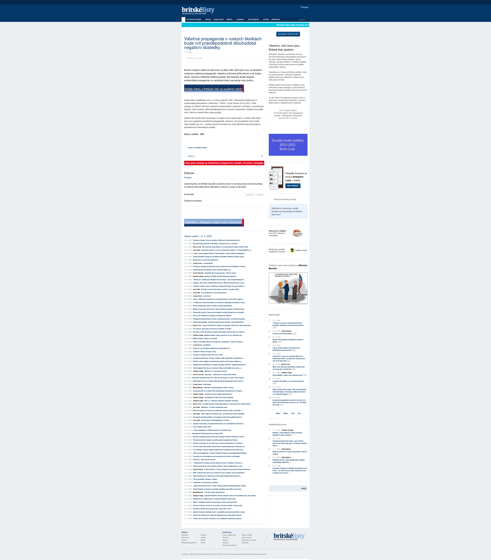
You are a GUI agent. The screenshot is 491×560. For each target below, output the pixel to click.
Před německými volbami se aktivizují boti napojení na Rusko (215, 440)
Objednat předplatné (288, 34)
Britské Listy (289, 537)
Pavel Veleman (198, 273)
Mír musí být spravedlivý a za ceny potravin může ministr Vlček (225, 247)
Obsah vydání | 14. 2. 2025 (198, 236)
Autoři (266, 19)
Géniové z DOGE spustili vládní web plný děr (220, 276)
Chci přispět (293, 186)
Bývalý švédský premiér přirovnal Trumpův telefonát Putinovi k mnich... (219, 436)
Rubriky (240, 19)
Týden (278, 413)
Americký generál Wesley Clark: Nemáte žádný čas (212, 270)
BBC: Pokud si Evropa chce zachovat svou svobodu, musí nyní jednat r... (219, 473)
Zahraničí (185, 535)
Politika (203, 537)
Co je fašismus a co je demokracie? (214, 292)
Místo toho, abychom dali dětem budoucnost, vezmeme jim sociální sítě (289, 368)
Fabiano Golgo (198, 276)
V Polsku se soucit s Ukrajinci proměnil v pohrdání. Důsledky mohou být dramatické (288, 325)
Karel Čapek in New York (202, 427)
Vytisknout (191, 156)
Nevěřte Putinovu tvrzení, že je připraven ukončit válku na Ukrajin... (217, 410)
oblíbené (260, 194)
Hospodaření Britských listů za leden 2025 (207, 433)
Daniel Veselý (198, 469)
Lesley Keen (197, 263)
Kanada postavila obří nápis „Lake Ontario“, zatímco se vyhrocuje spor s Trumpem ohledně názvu (290, 443)
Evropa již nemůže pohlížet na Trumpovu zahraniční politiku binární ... (218, 417)
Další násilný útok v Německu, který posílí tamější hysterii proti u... (217, 476)
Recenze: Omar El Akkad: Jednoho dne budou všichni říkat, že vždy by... (219, 332)
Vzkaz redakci (246, 537)
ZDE (202, 134)
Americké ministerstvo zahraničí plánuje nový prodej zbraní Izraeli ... (218, 515)
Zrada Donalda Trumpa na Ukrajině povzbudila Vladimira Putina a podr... (219, 256)
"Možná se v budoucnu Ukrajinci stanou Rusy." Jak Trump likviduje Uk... (219, 279)
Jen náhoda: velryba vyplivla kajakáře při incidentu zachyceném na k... (218, 449)
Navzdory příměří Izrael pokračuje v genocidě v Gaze (212, 508)
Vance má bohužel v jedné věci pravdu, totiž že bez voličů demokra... (227, 325)
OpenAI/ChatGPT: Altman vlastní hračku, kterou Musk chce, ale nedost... (230, 495)
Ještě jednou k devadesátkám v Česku (215, 420)
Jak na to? (276, 214)
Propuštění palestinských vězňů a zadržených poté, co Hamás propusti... (219, 319)
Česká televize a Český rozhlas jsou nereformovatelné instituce (227, 469)
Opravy (224, 540)
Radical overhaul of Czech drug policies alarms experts (290, 452)
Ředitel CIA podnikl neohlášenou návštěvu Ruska (288, 340)
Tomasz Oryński (287, 430)
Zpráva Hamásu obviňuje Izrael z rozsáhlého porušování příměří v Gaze (219, 512)
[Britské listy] (214, 88)
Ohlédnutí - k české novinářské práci (214, 407)
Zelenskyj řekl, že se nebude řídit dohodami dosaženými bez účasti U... (218, 381)
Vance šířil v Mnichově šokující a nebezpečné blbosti (212, 315)
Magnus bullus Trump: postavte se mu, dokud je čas (223, 335)
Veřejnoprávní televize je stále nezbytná (218, 397)
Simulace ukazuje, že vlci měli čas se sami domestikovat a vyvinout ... (218, 443)
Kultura (184, 540)
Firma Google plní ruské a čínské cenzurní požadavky (212, 305)
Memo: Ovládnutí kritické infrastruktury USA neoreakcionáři (215, 502)
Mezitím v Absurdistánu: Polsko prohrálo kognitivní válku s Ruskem (287, 433)
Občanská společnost (189, 542)
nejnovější (250, 194)
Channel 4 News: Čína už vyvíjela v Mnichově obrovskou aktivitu (216, 240)
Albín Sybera (286, 449)
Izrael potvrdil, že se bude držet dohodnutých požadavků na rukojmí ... (218, 391)
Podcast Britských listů (285, 199)
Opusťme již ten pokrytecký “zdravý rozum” (221, 273)
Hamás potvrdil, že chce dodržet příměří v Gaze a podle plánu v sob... (218, 466)
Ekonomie (185, 537)
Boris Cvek (197, 247)
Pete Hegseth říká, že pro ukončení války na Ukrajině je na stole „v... (217, 368)
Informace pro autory (249, 540)
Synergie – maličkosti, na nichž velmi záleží (220, 374)
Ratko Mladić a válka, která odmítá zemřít (290, 375)
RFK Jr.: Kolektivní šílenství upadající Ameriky (221, 401)
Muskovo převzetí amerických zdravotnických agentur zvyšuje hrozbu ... (219, 309)
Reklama (225, 542)
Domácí (203, 535)
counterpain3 (208, 263)
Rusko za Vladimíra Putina (197, 147)
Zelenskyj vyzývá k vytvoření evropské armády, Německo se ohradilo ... (219, 312)
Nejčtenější (274, 314)
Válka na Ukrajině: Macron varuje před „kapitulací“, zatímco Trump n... (218, 342)
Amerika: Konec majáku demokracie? (218, 394)
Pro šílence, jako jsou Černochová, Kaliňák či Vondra (212, 329)
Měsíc (286, 413)
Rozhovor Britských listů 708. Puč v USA (208, 355)
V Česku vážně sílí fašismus (214, 492)
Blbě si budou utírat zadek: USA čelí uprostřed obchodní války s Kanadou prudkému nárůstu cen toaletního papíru (289, 391)
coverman (207, 296)
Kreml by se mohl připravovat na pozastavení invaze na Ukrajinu (216, 456)
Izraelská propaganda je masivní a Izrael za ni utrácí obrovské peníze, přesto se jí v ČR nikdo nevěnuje (289, 402)
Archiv (208, 19)
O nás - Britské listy (229, 535)
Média (203, 540)
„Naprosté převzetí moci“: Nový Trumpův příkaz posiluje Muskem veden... (220, 486)
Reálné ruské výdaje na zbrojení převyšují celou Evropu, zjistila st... (217, 361)
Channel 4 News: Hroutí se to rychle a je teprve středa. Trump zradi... (218, 505)
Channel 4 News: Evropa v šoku (204, 351)
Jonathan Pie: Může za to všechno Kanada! (288, 382)
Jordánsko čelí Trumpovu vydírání (205, 482)
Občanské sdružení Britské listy (206, 554)
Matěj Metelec (198, 387)
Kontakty (225, 537)
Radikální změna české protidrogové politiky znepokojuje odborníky (289, 461)
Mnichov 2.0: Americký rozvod (215, 371)
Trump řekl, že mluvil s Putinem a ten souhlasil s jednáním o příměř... (217, 518)
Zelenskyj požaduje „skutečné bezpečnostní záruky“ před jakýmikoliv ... (219, 322)
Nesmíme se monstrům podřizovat (205, 260)
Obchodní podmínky (229, 545)
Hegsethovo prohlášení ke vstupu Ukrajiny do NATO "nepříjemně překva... (220, 364)
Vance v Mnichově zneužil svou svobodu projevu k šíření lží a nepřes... (218, 299)
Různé (203, 542)
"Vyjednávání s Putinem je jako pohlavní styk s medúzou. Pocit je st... (218, 463)
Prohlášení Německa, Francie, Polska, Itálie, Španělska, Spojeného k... (218, 358)
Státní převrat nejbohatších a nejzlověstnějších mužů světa (214, 499)
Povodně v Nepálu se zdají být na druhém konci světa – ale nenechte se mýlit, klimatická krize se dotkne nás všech (290, 470)
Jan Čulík (196, 250)
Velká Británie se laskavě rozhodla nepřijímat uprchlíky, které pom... (217, 489)
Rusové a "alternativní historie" (204, 459)
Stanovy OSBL (247, 535)
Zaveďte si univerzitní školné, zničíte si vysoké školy (220, 289)
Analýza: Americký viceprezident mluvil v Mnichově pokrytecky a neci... (219, 283)
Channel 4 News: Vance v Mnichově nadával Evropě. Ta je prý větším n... (219, 286)
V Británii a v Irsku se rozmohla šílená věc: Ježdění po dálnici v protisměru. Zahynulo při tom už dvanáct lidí (289, 358)
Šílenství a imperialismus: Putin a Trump (218, 387)
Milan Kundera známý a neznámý (205, 338)
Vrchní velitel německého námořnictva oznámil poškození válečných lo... (219, 446)
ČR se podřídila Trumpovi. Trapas (205, 479)
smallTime (207, 345)
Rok (292, 413)
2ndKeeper (207, 384)
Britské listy (199, 11)
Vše (299, 413)
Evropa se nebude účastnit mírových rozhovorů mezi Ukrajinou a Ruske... (219, 266)
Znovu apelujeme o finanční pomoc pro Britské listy (212, 430)
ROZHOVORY (219, 19)
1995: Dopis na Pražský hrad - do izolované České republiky (222, 414)
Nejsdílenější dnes (278, 424)
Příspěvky (275, 19)
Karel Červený (198, 374)
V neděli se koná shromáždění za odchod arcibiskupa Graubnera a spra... (219, 302)
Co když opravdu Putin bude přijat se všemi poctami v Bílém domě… (227, 404)
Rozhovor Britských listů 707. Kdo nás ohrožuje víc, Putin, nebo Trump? (218, 377)
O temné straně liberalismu (284, 333)
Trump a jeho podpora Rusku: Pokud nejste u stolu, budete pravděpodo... (219, 253)
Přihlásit (304, 7)
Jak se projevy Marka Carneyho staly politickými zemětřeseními (286, 349)
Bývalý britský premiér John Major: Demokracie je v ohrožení (215, 243)
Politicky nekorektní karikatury (288, 267)
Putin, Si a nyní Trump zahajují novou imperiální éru (211, 348)
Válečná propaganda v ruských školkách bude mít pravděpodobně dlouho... (220, 453)
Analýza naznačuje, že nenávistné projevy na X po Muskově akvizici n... (219, 423)
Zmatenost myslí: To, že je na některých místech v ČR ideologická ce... (226, 250)
